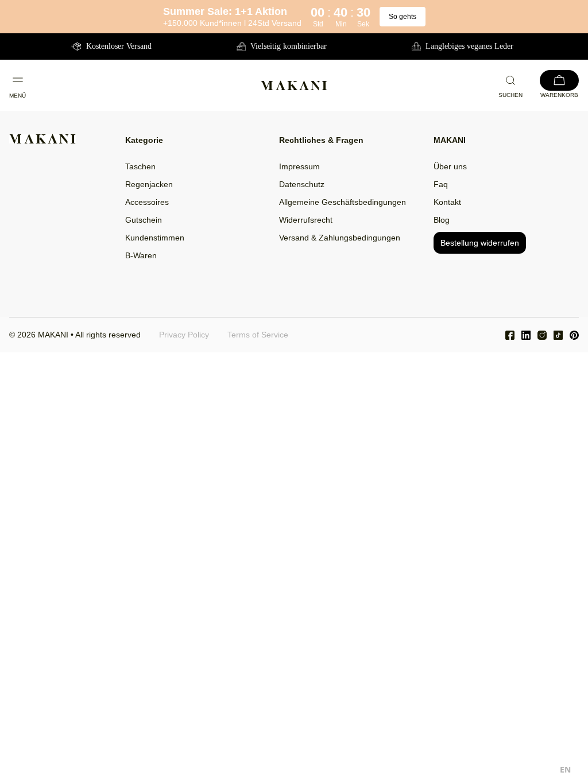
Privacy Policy (184, 334)
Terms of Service (257, 334)
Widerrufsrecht (305, 219)
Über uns (450, 166)
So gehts (402, 17)
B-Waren (141, 255)
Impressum (299, 166)
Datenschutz (301, 184)
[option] (565, 771)
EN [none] (565, 769)
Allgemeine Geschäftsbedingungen (342, 202)
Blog (442, 219)
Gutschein (143, 219)
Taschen (140, 166)
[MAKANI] (294, 85)
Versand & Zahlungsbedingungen (339, 237)
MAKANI (53, 334)
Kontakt (447, 202)
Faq (441, 184)
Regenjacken (149, 184)
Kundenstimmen (154, 237)
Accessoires (147, 202)
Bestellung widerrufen (479, 242)
